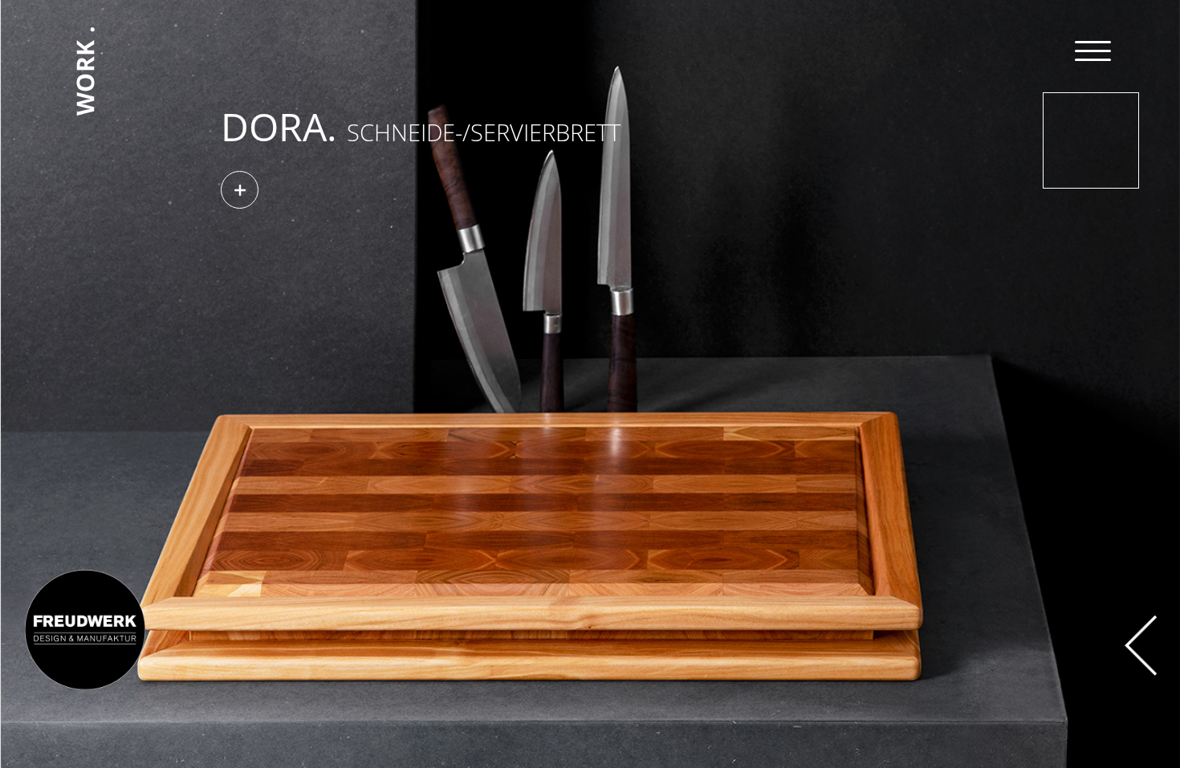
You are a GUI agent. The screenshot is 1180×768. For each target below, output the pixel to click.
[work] (85, 24)
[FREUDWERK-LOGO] (85, 573)
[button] (492, 190)
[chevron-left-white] (1141, 622)
